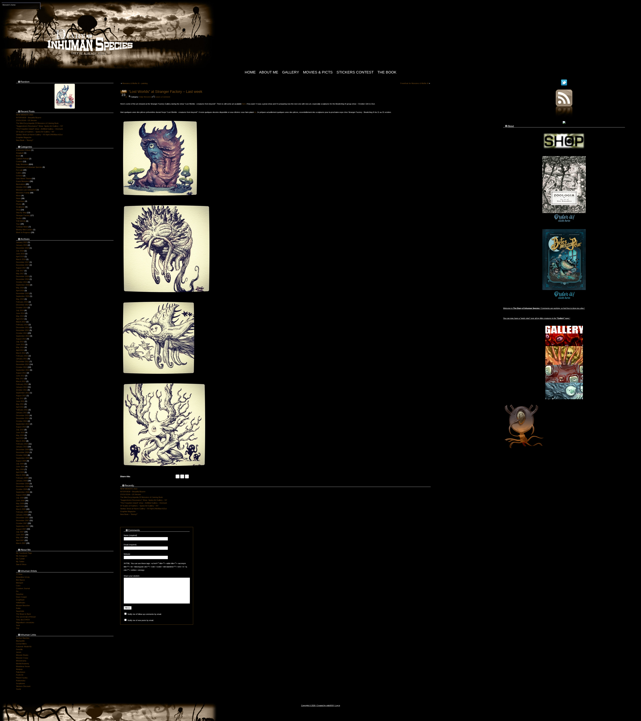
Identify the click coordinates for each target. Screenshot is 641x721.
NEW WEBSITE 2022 (24, 115)
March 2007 (21, 543)
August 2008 (21, 495)
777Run (19, 574)
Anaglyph (20, 153)
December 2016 (22, 276)
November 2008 (22, 486)
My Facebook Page (24, 553)
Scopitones (20, 683)
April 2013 (20, 350)
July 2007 (20, 532)
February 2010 (22, 444)
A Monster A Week (23, 150)
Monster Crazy (22, 658)
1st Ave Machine (22, 638)
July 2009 (20, 464)
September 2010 (22, 424)
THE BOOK (21, 221)
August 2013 (21, 339)
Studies (19, 218)
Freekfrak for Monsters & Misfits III (414, 83)
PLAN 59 (19, 675)
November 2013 (22, 330)
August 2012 (21, 373)
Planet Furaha (21, 678)
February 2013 (22, 356)
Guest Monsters (22, 181)
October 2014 (21, 308)
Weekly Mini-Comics (24, 230)
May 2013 (20, 347)
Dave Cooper (21, 597)
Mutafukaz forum (23, 666)
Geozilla (19, 649)
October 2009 (21, 455)
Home (250, 72)
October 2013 (21, 333)
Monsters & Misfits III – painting (135, 83)
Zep (17, 628)
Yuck (18, 625)
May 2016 (20, 288)
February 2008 (22, 512)
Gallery (290, 72)
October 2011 (21, 390)
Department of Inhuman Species (29, 167)
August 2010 (21, 427)
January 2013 (21, 359)
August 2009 (21, 461)
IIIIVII (332, 705)
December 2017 (22, 262)
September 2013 (22, 336)
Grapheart (20, 600)
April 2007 (20, 540)
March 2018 (21, 259)
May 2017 (20, 274)
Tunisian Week (22, 227)
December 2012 (22, 361)
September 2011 (22, 393)
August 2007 (21, 529)
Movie (18, 196)
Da (17, 591)
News (18, 198)
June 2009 (20, 467)
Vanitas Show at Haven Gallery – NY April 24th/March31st (39, 135)
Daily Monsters (22, 164)
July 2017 (20, 271)
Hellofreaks (20, 603)
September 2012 (22, 370)
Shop (18, 210)
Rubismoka (20, 681)
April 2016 (20, 291)
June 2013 (20, 344)
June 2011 (20, 401)
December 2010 (22, 415)
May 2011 (20, 404)
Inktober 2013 (21, 187)
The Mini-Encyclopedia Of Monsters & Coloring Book (37, 123)
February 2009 (22, 478)
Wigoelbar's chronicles (25, 622)
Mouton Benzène (23, 605)
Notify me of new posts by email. (141, 620)
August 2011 (21, 396)
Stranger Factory (23, 215)
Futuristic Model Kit (23, 647)
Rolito (18, 608)
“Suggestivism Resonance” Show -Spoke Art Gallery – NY (39, 126)
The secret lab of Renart (26, 617)
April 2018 (20, 256)
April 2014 (20, 319)
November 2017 (22, 265)
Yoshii (18, 689)
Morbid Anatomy (22, 664)
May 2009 (20, 469)
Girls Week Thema (23, 178)
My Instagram (21, 556)
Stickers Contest (355, 72)
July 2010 (20, 430)
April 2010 (20, 438)
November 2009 (22, 452)
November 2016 (22, 279)
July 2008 (20, 498)
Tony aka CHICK (23, 620)
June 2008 (20, 501)
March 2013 (21, 353)
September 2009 (22, 458)
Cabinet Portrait (22, 159)
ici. (255, 112)
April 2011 (20, 407)
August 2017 (21, 268)
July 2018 (20, 251)
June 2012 (20, 376)
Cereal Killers (21, 644)
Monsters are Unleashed (26, 190)
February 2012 (22, 384)
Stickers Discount (23, 686)
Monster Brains (22, 655)
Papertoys (20, 201)
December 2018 (22, 248)
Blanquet (19, 583)
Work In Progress (23, 232)
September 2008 (22, 492)
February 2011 (22, 410)
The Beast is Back (23, 614)
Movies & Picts (318, 72)
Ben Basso (20, 580)
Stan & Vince (21, 564)
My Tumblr (20, 559)
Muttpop (19, 669)
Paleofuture (20, 672)
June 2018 (20, 254)
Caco (18, 586)
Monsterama (21, 661)
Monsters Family (23, 193)
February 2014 (22, 325)
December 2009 (22, 449)
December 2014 (22, 305)
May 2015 (20, 299)
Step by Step (21, 213)
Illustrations (20, 184)
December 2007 (22, 518)
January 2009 (21, 481)
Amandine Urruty (23, 577)
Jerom (18, 652)
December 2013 (22, 327)
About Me (268, 72)
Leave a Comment (162, 97)
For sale (19, 170)
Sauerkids (20, 611)
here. (244, 104)
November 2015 (22, 293)
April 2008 (20, 506)
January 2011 (21, 413)
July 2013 (20, 342)
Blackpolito (20, 641)
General (19, 176)
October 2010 (21, 421)
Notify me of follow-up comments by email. (145, 614)
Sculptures (20, 207)
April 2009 (20, 472)
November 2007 (22, 520)
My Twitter (20, 562)
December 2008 (22, 484)
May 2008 (20, 503)
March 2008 (21, 509)
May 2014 (20, 316)
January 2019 (21, 245)
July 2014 (20, 310)
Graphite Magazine (23, 137)
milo (328, 705)
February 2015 (22, 302)
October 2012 (21, 367)
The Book (386, 72)
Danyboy (19, 594)
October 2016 (21, 282)
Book (18, 156)
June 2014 (20, 313)
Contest (19, 161)
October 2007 (21, 523)
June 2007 (20, 535)
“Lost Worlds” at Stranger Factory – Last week (165, 91)
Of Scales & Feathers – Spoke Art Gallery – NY (35, 132)
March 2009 (21, 475)
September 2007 (22, 526)
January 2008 (21, 515)
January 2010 (21, 447)
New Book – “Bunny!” (24, 140)
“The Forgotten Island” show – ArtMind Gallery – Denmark (39, 129)
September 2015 (22, 296)
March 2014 (21, 322)
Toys (18, 224)
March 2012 (21, 381)
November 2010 (22, 418)
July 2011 (20, 398)
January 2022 (21, 242)
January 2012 (21, 387)
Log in (337, 705)
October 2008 (21, 489)
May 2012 (20, 379)
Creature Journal (23, 588)
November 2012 (22, 364)
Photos (19, 204)
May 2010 (20, 435)
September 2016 (22, 285)
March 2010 (21, 441)
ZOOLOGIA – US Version (26, 120)
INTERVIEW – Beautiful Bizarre (28, 118)
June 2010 (20, 432)
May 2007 (20, 537)
